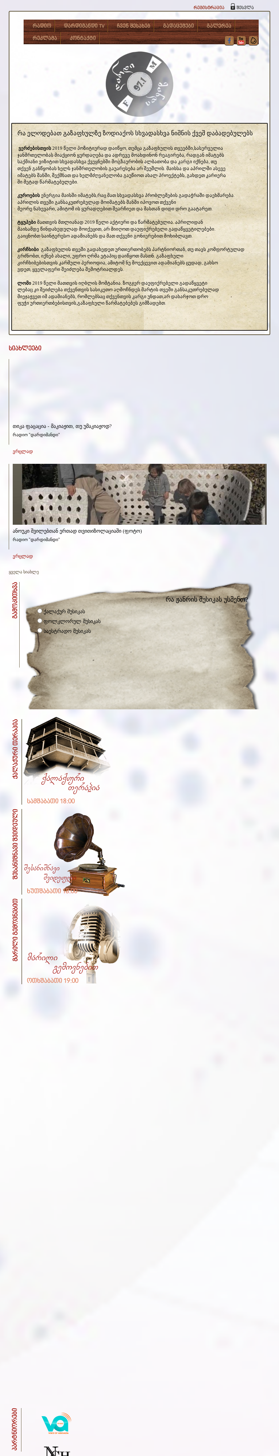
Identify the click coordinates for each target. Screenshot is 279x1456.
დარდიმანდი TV (84, 26)
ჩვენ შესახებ (133, 26)
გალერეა (219, 26)
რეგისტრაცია (209, 8)
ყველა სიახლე (24, 571)
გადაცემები (178, 26)
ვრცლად (23, 451)
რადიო (42, 26)
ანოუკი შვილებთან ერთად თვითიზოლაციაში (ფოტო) (77, 531)
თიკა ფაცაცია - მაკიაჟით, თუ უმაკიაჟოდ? (62, 426)
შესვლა (245, 8)
